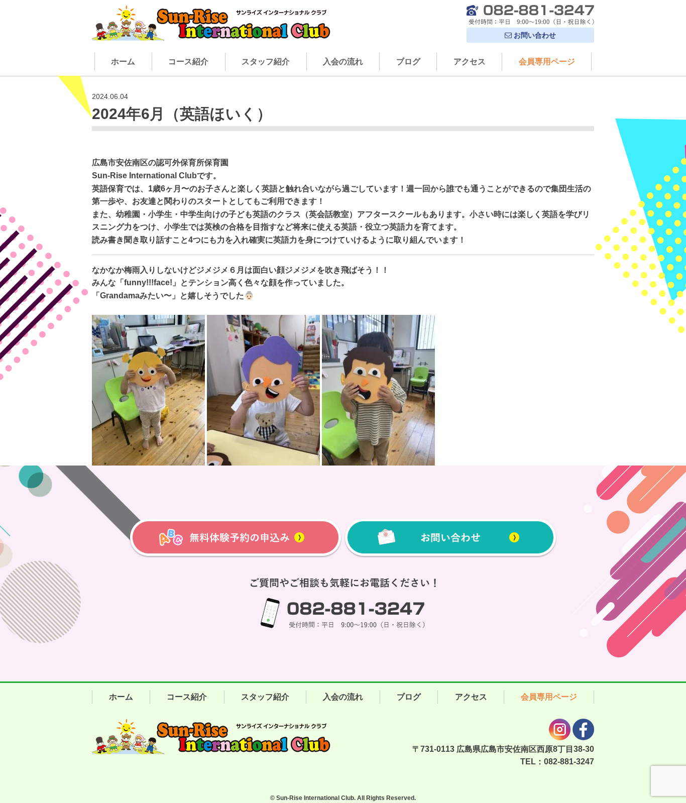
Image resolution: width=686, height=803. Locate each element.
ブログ (408, 61)
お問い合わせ (534, 35)
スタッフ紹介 (266, 61)
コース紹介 (188, 61)
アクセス (469, 61)
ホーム (123, 61)
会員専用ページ (547, 61)
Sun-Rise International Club (315, 797)
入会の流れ (343, 61)
